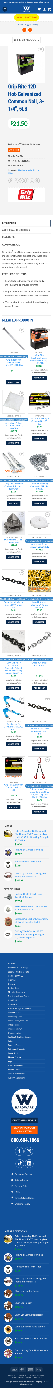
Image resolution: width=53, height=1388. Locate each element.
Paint (10, 1041)
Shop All (12, 1375)
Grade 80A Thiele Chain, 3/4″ (39, 664)
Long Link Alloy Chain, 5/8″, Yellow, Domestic (39, 605)
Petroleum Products (16, 1049)
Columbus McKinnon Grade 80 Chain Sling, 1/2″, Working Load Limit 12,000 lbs (39, 793)
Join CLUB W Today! (26, 17)
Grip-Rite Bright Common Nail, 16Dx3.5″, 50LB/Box (13, 362)
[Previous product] (30, 30)
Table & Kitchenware (16, 1073)
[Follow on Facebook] (19, 1151)
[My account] (44, 9)
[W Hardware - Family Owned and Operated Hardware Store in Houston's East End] (26, 9)
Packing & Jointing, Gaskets (20, 1037)
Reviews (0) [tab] (8, 237)
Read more (13, 503)
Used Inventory (36, 1375)
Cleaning (11, 980)
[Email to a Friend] (32, 180)
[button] (5, 9)
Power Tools (13, 1053)
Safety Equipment (15, 1065)
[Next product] (24, 30)
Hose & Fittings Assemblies (19, 1008)
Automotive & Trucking (18, 967)
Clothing (11, 984)
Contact (37, 1377)
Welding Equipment (16, 1078)
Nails (30, 170)
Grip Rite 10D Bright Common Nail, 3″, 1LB (39, 421)
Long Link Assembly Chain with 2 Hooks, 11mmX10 (13, 486)
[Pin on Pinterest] (37, 180)
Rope (10, 1061)
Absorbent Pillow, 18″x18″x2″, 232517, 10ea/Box (13, 425)
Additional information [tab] (16, 230)
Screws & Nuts (14, 1069)
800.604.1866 (25, 1140)
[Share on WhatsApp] (10, 180)
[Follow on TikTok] (19, 1163)
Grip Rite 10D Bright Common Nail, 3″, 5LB (13, 787)
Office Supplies (14, 1025)
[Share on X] (21, 180)
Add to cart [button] (13, 382)
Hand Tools (13, 1000)
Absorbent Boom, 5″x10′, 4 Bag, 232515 (39, 545)
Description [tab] (9, 223)
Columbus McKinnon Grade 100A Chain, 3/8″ (13, 605)
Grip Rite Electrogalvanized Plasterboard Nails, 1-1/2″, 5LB (39, 359)
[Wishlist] (39, 9)
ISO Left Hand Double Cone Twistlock (14, 541)
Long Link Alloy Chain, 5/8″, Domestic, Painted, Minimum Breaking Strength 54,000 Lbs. (13, 668)
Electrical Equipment (16, 992)
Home (20, 24)
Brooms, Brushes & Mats (18, 972)
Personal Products (15, 1045)
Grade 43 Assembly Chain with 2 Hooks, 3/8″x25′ (39, 486)
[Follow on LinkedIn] (29, 1163)
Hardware (22, 170)
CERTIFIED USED (15, 976)
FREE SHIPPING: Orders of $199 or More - (26, 2)
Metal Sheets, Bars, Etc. (18, 1020)
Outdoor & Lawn (15, 1029)
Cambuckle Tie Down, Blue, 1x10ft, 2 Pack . (13, 726)
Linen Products (14, 1012)
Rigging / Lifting (31, 24)
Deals (28, 1377)
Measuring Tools (15, 1016)
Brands (22, 1375)
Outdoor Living (14, 1033)
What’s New (18, 1377)
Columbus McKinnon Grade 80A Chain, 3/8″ (39, 731)
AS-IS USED (13, 963)
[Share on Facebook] (16, 180)
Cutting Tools (13, 988)
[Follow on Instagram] (28, 1151)
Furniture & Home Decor (18, 996)
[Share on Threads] (26, 180)
